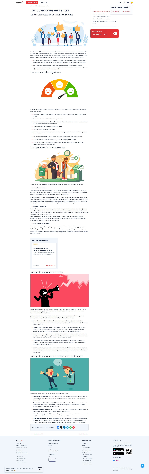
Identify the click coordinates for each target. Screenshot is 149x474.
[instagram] (116, 460)
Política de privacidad (20, 460)
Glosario (32, 6)
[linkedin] (64, 427)
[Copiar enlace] (73, 427)
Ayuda (52, 460)
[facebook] (58, 427)
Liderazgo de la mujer (87, 458)
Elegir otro (127, 11)
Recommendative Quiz (54, 451)
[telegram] (67, 427)
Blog (50, 449)
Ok (40, 469)
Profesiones (85, 443)
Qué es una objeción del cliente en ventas (104, 11)
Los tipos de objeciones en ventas (102, 16)
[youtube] (119, 460)
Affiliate (18, 449)
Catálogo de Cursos (53, 443)
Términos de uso (19, 456)
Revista (50, 445)
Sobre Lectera (19, 443)
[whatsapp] (70, 427)
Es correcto (116, 11)
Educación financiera (87, 454)
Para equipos (19, 451)
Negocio (84, 449)
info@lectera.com (53, 457)
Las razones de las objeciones (100, 14)
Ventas (83, 445)
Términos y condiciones (21, 458)
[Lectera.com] (20, 2)
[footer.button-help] (142, 466)
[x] (61, 427)
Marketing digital (86, 447)
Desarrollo (84, 456)
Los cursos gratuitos (87, 464)
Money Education (86, 462)
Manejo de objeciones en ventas (101, 19)
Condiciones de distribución (21, 462)
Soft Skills (84, 453)
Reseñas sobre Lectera (21, 447)
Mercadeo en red (86, 451)
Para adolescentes (86, 460)
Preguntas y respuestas (22, 453)
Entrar (120, 2)
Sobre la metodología (21, 445)
